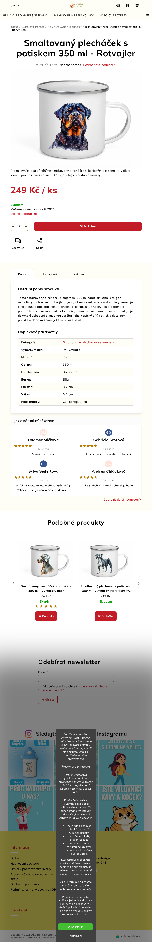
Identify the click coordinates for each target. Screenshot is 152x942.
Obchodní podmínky (25, 884)
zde (81, 758)
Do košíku (90, 226)
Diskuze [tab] (78, 274)
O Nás (15, 858)
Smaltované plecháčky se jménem (88, 342)
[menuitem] (25, 15)
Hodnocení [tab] (49, 274)
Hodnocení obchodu (25, 863)
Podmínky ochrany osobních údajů (35, 889)
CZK (13, 5)
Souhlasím (77, 926)
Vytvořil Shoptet (131, 936)
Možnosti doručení (24, 213)
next (139, 583)
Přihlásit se (47, 699)
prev (13, 583)
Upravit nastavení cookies (42, 937)
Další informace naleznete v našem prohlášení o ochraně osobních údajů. (75, 885)
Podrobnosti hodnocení (99, 65)
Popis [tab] (22, 274)
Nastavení (76, 935)
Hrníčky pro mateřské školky (31, 869)
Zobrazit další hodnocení (122, 499)
